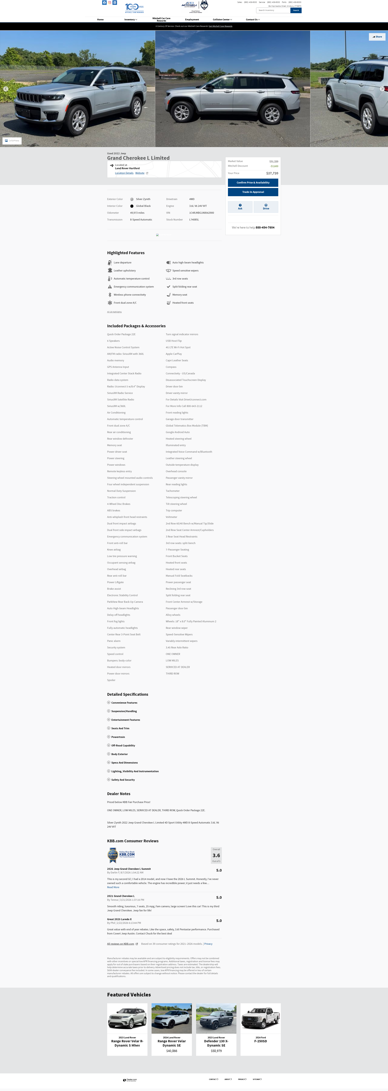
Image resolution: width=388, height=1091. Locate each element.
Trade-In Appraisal (253, 192)
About (227, 1079)
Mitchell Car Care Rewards (161, 19)
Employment (192, 20)
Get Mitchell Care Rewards (220, 26)
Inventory (129, 20)
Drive (266, 208)
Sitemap (256, 1079)
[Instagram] (109, 2)
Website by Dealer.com (130, 1080)
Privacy (208, 944)
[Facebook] (104, 2)
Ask (240, 208)
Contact (213, 1079)
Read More (113, 887)
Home (100, 20)
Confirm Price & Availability (253, 183)
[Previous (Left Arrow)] (5, 89)
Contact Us (252, 20)
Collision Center (221, 20)
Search (296, 10)
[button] (164, 703)
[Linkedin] (114, 2)
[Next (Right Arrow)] (382, 89)
